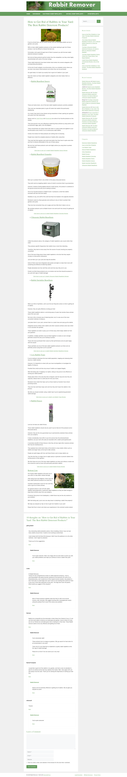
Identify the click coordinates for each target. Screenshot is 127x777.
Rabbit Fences (36, 400)
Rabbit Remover (34, 682)
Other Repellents (93, 14)
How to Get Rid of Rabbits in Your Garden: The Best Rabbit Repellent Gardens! (91, 67)
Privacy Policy (97, 775)
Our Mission (36, 14)
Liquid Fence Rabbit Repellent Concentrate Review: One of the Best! (90, 61)
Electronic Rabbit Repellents (52, 14)
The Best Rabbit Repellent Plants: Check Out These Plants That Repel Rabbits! (91, 56)
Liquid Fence (39, 118)
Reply (30, 544)
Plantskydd (49, 118)
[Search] (99, 21)
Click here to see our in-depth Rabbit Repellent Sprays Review (50, 150)
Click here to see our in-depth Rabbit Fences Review (51, 466)
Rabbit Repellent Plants (88, 158)
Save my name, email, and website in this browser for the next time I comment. (49, 762)
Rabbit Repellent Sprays (40, 81)
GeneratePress (47, 775)
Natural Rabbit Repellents (74, 14)
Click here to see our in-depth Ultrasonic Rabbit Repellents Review (51, 276)
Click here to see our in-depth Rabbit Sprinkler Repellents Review (51, 351)
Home (28, 14)
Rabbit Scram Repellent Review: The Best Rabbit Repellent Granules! (91, 83)
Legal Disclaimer (78, 775)
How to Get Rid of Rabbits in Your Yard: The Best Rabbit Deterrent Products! (91, 36)
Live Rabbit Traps (86, 147)
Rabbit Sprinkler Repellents (42, 280)
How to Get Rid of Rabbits (89, 145)
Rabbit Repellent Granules (41, 154)
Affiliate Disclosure (88, 775)
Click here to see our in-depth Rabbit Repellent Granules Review (51, 213)
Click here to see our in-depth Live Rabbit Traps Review (51, 397)
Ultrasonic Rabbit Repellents (42, 217)
